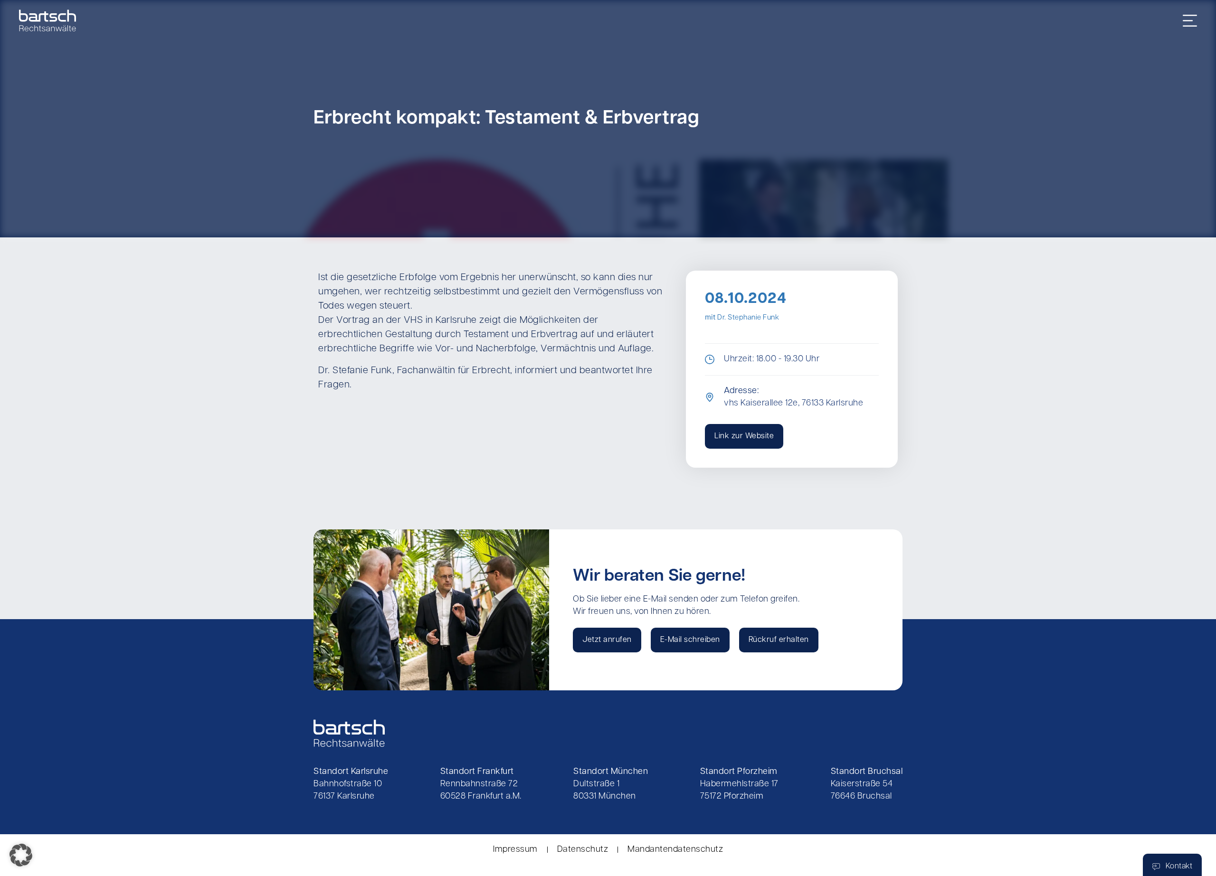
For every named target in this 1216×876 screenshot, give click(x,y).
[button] (21, 855)
